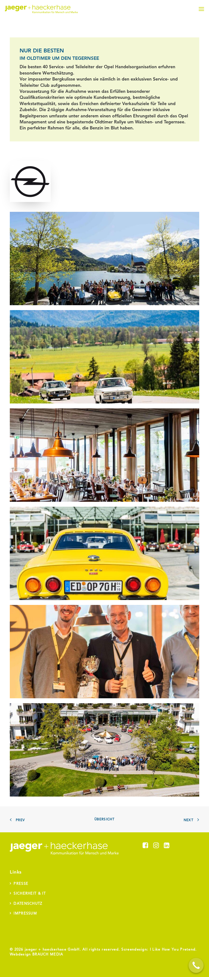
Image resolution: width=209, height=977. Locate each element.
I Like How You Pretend (173, 949)
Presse (21, 884)
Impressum (25, 913)
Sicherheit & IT (30, 893)
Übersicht (104, 819)
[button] (201, 9)
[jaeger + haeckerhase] (41, 9)
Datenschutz (28, 903)
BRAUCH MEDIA (47, 954)
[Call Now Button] (196, 965)
